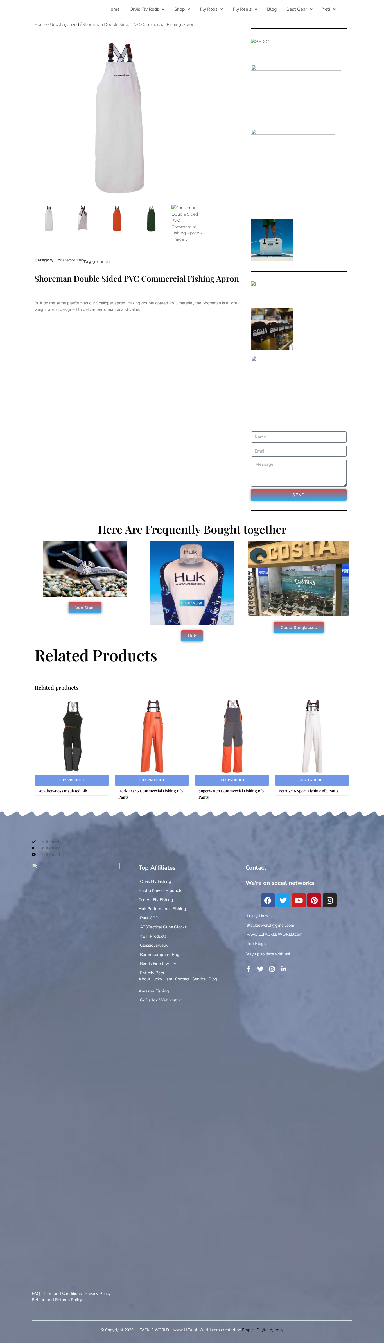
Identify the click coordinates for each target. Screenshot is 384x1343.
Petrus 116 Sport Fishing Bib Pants (308, 790)
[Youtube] (299, 900)
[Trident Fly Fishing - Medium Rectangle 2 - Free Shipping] (253, 284)
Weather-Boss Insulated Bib (62, 790)
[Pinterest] (314, 900)
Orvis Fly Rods (144, 9)
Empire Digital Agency (262, 1329)
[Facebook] (268, 900)
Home (113, 9)
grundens (101, 261)
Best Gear (296, 9)
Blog (272, 9)
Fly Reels (242, 9)
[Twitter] (283, 900)
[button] (147, 9)
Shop (179, 9)
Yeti (326, 9)
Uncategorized (64, 24)
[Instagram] (330, 900)
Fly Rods (209, 9)
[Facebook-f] (248, 969)
